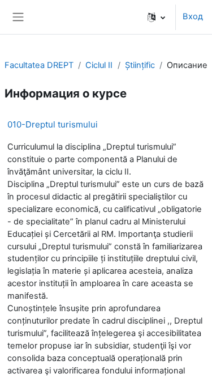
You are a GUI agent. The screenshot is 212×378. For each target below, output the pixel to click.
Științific (140, 65)
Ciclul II (99, 65)
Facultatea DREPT (39, 65)
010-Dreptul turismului (52, 124)
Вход (193, 16)
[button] (156, 17)
